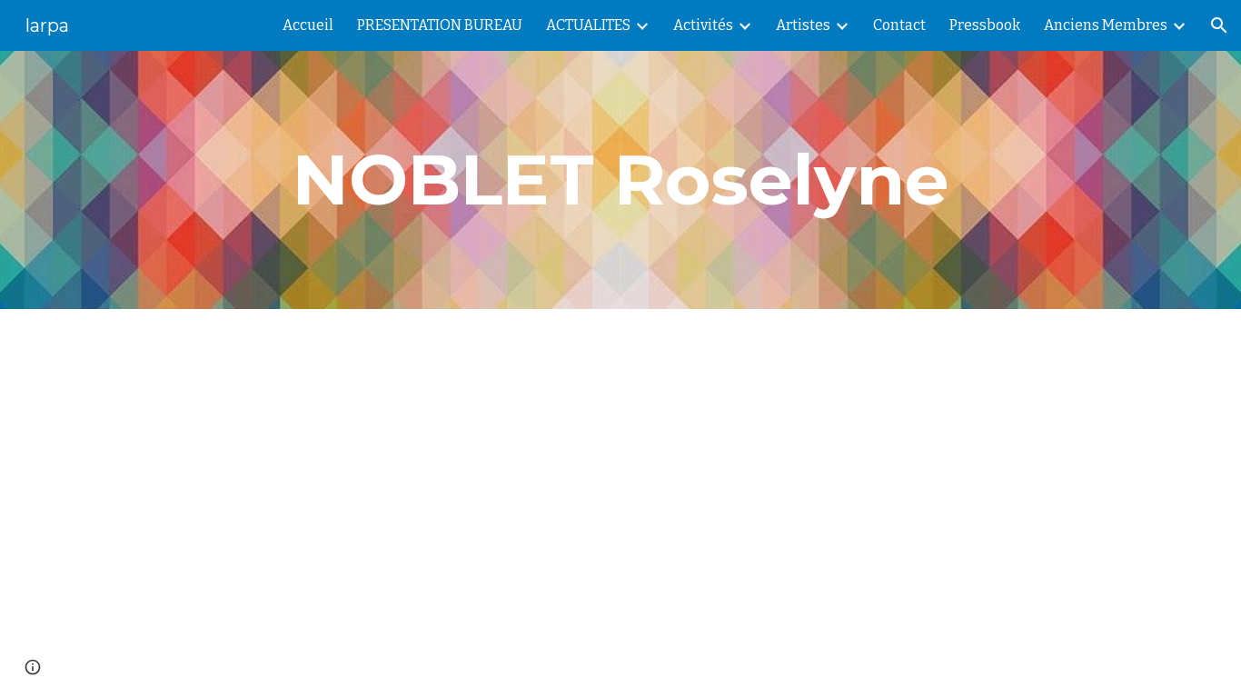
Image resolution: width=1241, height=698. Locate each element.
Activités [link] (703, 25)
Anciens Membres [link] (1105, 25)
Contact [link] (899, 25)
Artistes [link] (803, 25)
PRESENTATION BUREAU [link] (439, 25)
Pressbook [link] (984, 25)
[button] (1219, 25)
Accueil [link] (308, 25)
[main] (620, 180)
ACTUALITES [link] (588, 25)
